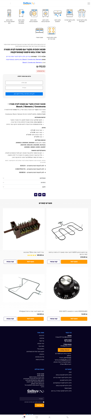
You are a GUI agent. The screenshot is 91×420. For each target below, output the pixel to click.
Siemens (39, 59)
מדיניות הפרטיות (28, 402)
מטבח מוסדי (68, 388)
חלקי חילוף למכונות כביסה (64, 375)
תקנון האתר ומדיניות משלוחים (35, 351)
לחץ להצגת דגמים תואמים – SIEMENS (31, 172)
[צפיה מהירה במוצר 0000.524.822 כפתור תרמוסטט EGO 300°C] (86, 269)
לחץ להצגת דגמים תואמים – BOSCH (32, 165)
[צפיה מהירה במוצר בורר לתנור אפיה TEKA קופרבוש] (43, 210)
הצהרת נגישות (40, 359)
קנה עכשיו (53, 262)
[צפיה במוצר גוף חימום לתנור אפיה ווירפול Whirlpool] (24, 288)
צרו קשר (41, 341)
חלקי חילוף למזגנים (66, 380)
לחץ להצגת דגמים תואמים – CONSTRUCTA (29, 169)
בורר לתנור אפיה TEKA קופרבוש (34, 252)
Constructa (31, 59)
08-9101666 (68, 341)
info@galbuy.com (66, 346)
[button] (44, 194)
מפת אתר (41, 346)
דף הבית (43, 44)
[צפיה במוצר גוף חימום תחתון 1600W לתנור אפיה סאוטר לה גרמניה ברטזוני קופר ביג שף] (67, 229)
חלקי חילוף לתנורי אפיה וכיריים (28, 44)
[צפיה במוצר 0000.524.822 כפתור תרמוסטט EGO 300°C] (67, 288)
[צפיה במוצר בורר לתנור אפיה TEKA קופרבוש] (24, 229)
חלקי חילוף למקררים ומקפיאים (62, 383)
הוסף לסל (74, 262)
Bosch (24, 59)
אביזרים (17, 44)
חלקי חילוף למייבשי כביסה (64, 385)
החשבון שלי (40, 349)
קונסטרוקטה (10, 59)
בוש (20, 59)
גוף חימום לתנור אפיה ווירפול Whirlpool (31, 311)
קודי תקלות (40, 343)
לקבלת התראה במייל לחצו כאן (24, 94)
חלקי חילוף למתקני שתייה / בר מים (61, 391)
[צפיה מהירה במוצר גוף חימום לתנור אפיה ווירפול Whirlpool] (43, 269)
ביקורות (41, 354)
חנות (38, 44)
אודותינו (42, 338)
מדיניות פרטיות (39, 357)
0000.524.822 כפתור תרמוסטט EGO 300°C (73, 311)
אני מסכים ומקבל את (33, 402)
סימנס (17, 59)
